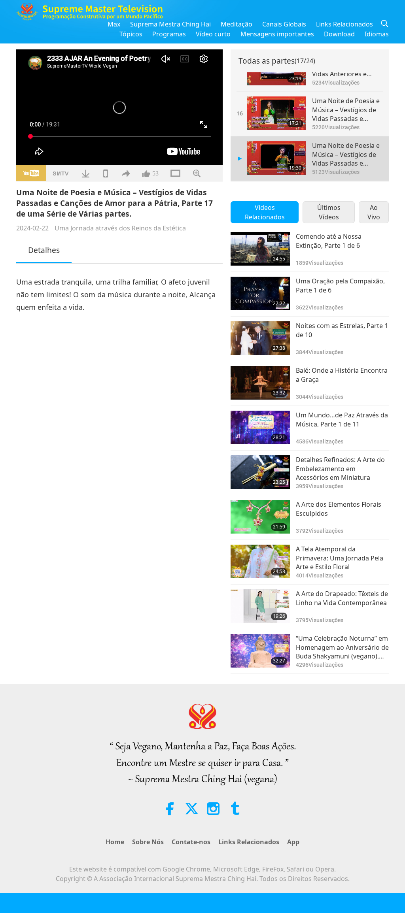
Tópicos (130, 34)
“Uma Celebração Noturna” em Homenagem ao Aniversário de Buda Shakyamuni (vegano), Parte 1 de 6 (342, 647)
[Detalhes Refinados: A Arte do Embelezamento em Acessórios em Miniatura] (260, 472)
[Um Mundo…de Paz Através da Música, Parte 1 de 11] (260, 427)
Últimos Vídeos (329, 212)
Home (115, 842)
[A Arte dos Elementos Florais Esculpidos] (260, 517)
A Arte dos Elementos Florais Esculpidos (338, 508)
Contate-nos (191, 842)
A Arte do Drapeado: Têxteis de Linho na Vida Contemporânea (342, 598)
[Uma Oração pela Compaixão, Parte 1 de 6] (260, 293)
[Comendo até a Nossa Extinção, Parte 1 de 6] (260, 249)
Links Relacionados (344, 24)
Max (114, 24)
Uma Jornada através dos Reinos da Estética (120, 228)
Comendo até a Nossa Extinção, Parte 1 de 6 (328, 240)
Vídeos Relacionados (265, 212)
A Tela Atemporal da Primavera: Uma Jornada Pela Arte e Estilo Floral (339, 558)
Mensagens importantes (277, 34)
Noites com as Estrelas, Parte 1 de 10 (342, 330)
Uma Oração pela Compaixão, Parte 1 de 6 (340, 285)
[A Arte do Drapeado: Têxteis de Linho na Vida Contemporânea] (260, 606)
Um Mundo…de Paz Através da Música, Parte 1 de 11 (342, 419)
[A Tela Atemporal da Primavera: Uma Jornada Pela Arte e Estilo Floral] (260, 561)
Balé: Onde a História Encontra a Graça (342, 374)
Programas (169, 34)
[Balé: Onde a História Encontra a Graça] (260, 383)
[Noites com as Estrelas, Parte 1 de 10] (260, 338)
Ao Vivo (373, 212)
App (293, 842)
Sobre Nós (148, 842)
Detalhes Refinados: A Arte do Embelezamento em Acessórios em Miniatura (340, 468)
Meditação (236, 24)
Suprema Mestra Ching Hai (170, 24)
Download (339, 34)
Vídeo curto (213, 34)
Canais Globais (284, 24)
